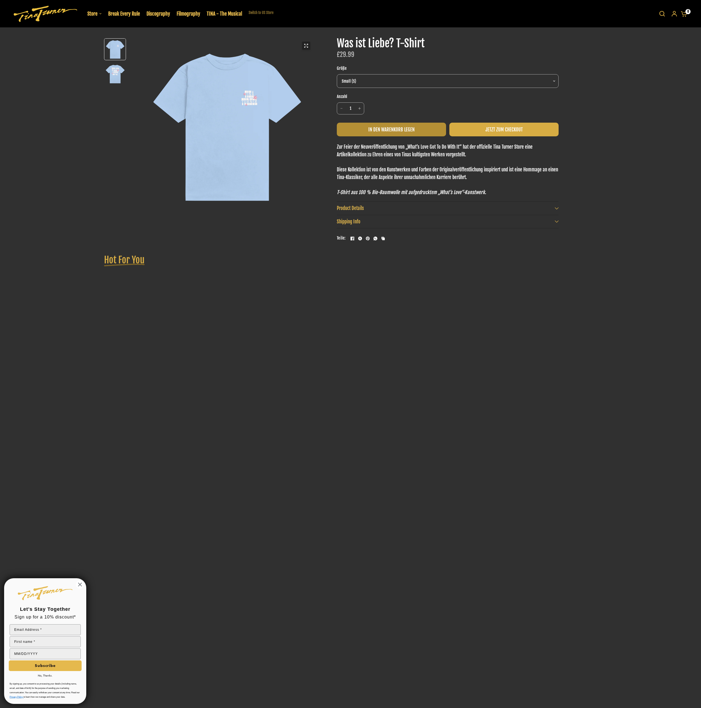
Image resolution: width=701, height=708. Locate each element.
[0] (682, 13)
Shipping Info (348, 222)
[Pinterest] (367, 238)
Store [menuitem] (92, 14)
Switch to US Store (261, 12)
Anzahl (342, 96)
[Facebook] (352, 238)
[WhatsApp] (375, 238)
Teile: (341, 238)
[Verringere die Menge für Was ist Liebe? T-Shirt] (341, 108)
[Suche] (662, 13)
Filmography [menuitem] (188, 14)
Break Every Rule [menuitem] (124, 14)
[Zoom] (306, 46)
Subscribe (45, 665)
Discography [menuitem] (158, 14)
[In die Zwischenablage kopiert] (383, 238)
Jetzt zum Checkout (504, 130)
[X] (360, 238)
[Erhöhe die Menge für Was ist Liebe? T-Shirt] (359, 108)
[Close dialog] (80, 584)
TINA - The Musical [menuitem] (224, 14)
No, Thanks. (45, 676)
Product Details (350, 208)
